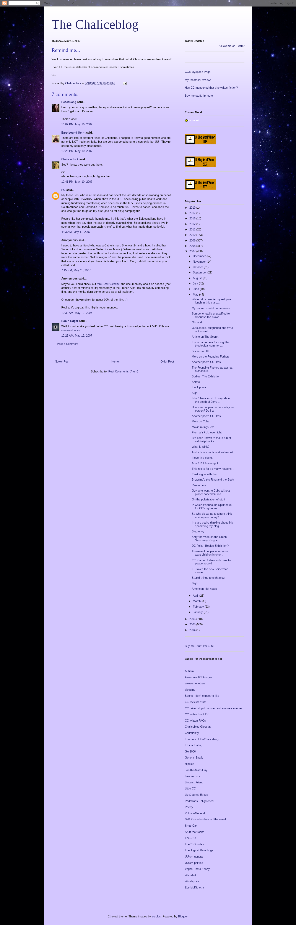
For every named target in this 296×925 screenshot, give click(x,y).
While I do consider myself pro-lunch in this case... (211, 301)
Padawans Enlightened (199, 801)
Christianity (192, 733)
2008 (192, 246)
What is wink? (200, 446)
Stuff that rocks (194, 832)
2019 (192, 207)
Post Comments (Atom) (123, 371)
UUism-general (194, 856)
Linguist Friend (194, 782)
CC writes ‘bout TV (196, 714)
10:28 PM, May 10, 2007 (76, 151)
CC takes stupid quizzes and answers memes (213, 708)
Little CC (190, 788)
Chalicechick (69, 159)
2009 (192, 240)
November (200, 261)
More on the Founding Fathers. (211, 356)
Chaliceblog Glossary (198, 726)
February (199, 606)
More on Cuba (200, 421)
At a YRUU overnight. (205, 463)
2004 (192, 630)
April (196, 595)
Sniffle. (196, 381)
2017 (192, 213)
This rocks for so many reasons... (213, 468)
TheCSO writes (194, 844)
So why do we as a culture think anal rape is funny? (212, 515)
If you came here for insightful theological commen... (210, 344)
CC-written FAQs (195, 720)
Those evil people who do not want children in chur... (210, 553)
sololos (156, 916)
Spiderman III (200, 351)
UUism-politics (194, 862)
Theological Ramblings (199, 850)
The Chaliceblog (95, 24)
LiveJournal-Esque (196, 794)
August (198, 278)
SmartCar (191, 825)
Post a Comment (67, 343)
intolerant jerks (70, 330)
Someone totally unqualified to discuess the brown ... (211, 315)
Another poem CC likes (206, 362)
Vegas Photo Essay (197, 869)
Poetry (189, 807)
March (197, 601)
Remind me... (200, 485)
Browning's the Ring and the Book (213, 479)
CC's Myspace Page (197, 71)
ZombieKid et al (195, 887)
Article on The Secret (205, 336)
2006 (192, 619)
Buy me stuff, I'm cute (199, 95)
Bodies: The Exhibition (206, 376)
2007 (192, 251)
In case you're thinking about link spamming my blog (212, 524)
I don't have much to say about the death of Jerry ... (211, 400)
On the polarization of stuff (208, 499)
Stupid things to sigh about (208, 577)
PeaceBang (68, 102)
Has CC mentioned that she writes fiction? (211, 87)
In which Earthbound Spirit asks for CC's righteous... (212, 506)
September (200, 272)
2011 (192, 229)
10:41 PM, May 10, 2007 (76, 181)
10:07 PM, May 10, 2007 (76, 124)
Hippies (189, 763)
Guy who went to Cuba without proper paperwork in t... (211, 492)
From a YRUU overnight (207, 432)
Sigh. (195, 393)
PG (63, 190)
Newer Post (62, 361)
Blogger (182, 916)
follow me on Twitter (232, 46)
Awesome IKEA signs (198, 677)
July (196, 283)
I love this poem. (202, 457)
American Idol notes (204, 588)
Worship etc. (193, 881)
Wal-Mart (190, 875)
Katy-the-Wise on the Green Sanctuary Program (209, 538)
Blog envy (198, 531)
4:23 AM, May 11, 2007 (75, 231)
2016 (192, 218)
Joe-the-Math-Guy (196, 770)
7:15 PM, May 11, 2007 (76, 270)
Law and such (193, 776)
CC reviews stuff (195, 702)
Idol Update (199, 387)
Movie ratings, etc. (203, 427)
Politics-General (195, 813)
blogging (190, 689)
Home (115, 361)
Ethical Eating (193, 745)
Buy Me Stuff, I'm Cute (199, 646)
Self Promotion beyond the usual (205, 819)
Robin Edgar (69, 321)
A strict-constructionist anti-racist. (213, 452)
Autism (189, 671)
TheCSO (190, 838)
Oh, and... (198, 322)
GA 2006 (190, 751)
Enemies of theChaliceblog (201, 739)
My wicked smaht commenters (211, 308)
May (196, 294)
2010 (192, 234)
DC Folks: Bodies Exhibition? (210, 545)
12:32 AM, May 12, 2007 (76, 313)
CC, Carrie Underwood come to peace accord (211, 562)
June (196, 289)
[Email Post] (124, 83)
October (198, 267)
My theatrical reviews (198, 79)
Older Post (167, 361)
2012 (192, 224)
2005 (192, 624)
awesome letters (195, 683)
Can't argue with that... (206, 474)
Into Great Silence (108, 284)
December (200, 256)
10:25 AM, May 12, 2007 (76, 335)
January (198, 612)
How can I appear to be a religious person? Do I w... (213, 409)
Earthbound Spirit (73, 132)
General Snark (194, 757)
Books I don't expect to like (202, 695)
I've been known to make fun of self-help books (211, 439)
